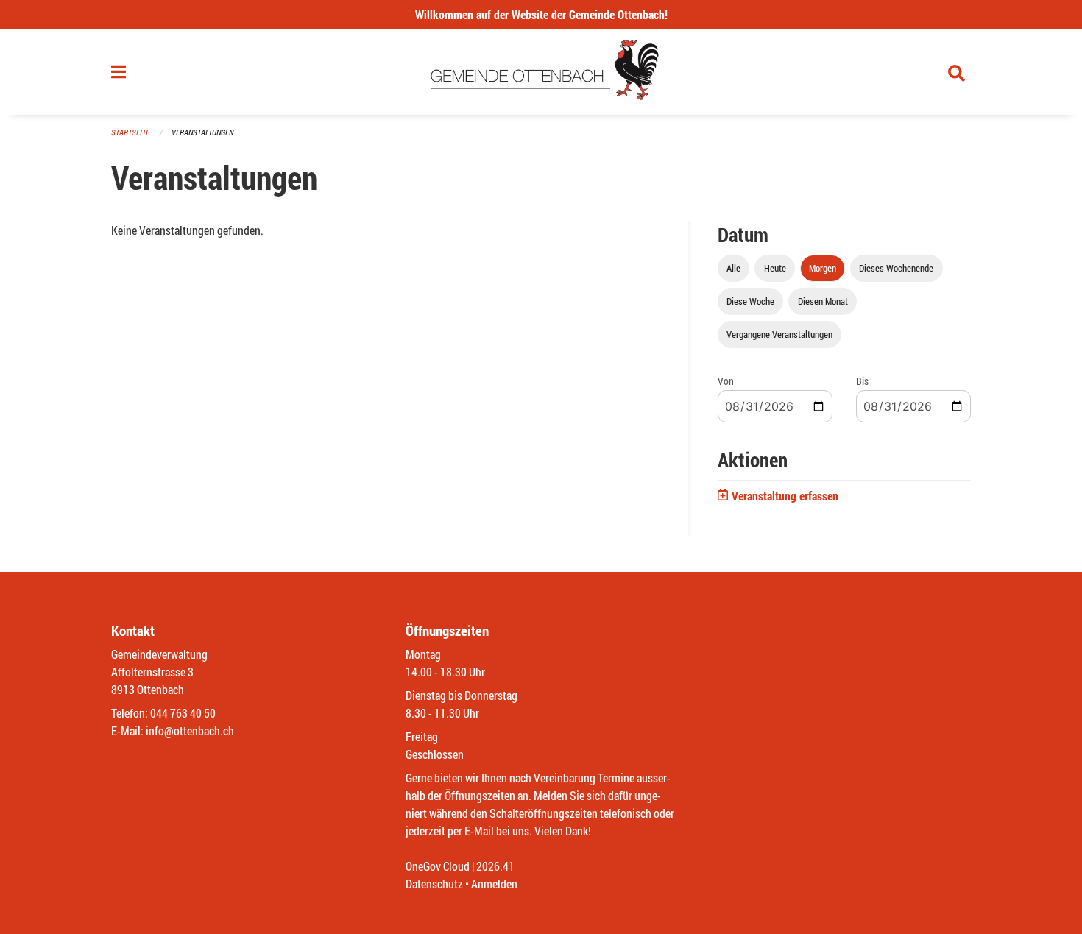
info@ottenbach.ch (190, 730)
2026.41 (495, 866)
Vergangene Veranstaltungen (779, 334)
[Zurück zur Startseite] (541, 72)
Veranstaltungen (202, 132)
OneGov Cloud (438, 866)
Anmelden (494, 883)
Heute (775, 268)
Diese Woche (750, 301)
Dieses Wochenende (896, 268)
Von (726, 381)
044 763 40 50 (183, 713)
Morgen (822, 268)
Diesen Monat (823, 301)
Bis (862, 381)
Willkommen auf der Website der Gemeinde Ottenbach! (541, 14)
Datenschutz (434, 883)
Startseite (130, 132)
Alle (733, 268)
